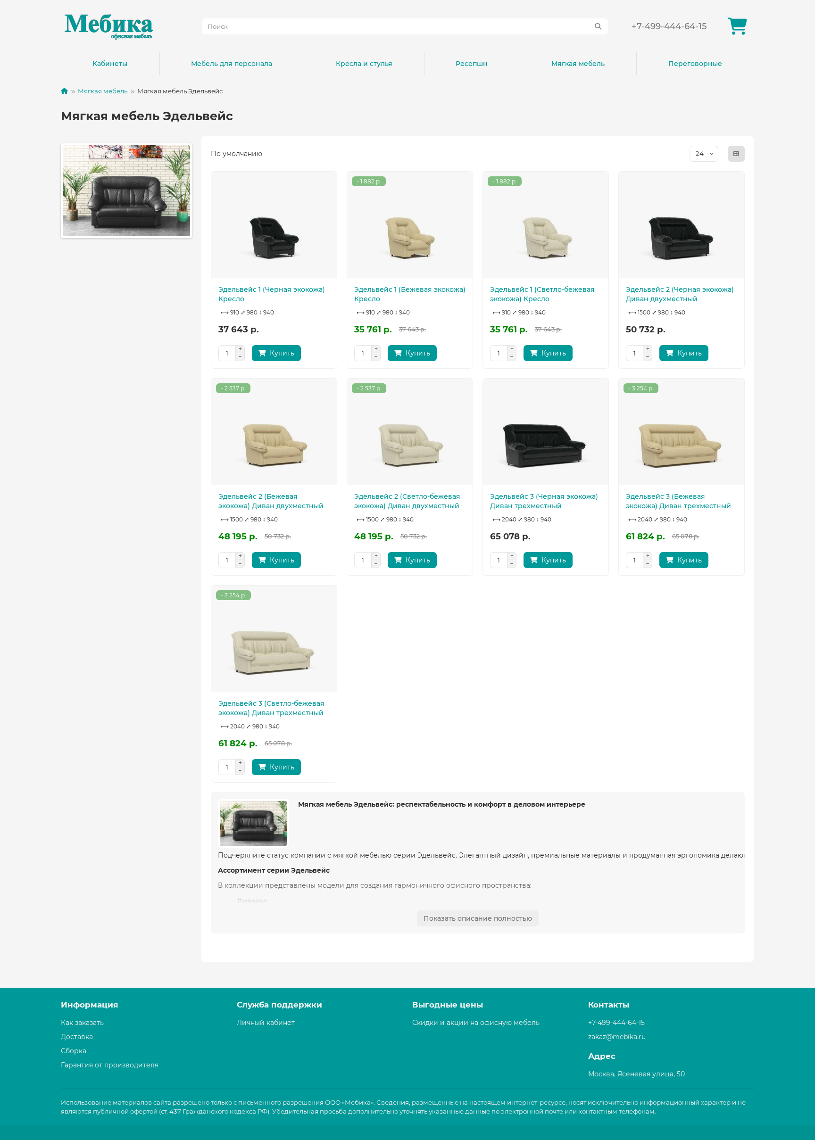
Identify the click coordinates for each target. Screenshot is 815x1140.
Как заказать (82, 1022)
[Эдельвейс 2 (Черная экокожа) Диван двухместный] (681, 226)
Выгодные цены (447, 1004)
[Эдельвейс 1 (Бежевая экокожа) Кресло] (410, 226)
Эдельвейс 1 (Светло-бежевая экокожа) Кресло (542, 294)
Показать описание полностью (478, 918)
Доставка (77, 1037)
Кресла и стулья (364, 63)
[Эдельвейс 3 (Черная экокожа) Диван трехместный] (545, 433)
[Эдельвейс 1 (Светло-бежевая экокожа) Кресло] (545, 226)
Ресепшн (472, 63)
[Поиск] (598, 26)
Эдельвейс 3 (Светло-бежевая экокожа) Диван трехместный (271, 708)
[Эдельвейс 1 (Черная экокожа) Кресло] (274, 226)
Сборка (73, 1051)
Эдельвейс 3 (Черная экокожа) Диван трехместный (544, 501)
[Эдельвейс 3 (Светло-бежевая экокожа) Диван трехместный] (274, 640)
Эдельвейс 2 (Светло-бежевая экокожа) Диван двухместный (407, 501)
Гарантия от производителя (109, 1065)
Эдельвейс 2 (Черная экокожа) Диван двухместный (680, 294)
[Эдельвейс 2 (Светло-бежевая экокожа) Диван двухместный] (410, 433)
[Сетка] (736, 154)
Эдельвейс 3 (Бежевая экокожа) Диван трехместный (678, 501)
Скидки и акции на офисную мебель (476, 1022)
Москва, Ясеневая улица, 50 (636, 1074)
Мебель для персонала (231, 63)
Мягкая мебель (578, 63)
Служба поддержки (279, 1004)
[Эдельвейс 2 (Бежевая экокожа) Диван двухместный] (274, 433)
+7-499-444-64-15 (669, 26)
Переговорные (695, 63)
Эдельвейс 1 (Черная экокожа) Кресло (271, 294)
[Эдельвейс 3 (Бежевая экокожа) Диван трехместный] (681, 433)
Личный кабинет (266, 1022)
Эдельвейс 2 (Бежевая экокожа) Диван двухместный (271, 501)
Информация (89, 1004)
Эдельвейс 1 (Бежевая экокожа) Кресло (410, 294)
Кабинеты (109, 63)
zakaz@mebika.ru (617, 1037)
